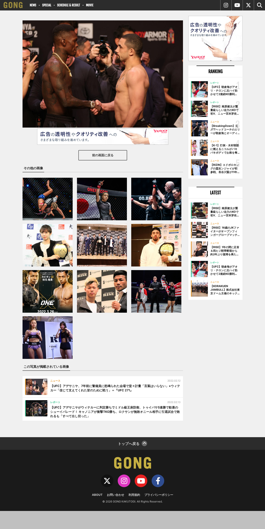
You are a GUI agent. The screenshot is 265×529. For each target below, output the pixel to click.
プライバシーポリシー (158, 495)
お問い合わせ (115, 495)
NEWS (33, 5)
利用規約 (134, 495)
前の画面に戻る (103, 155)
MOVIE (89, 5)
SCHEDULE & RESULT (68, 5)
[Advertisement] (215, 362)
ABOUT (97, 495)
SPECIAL (46, 5)
